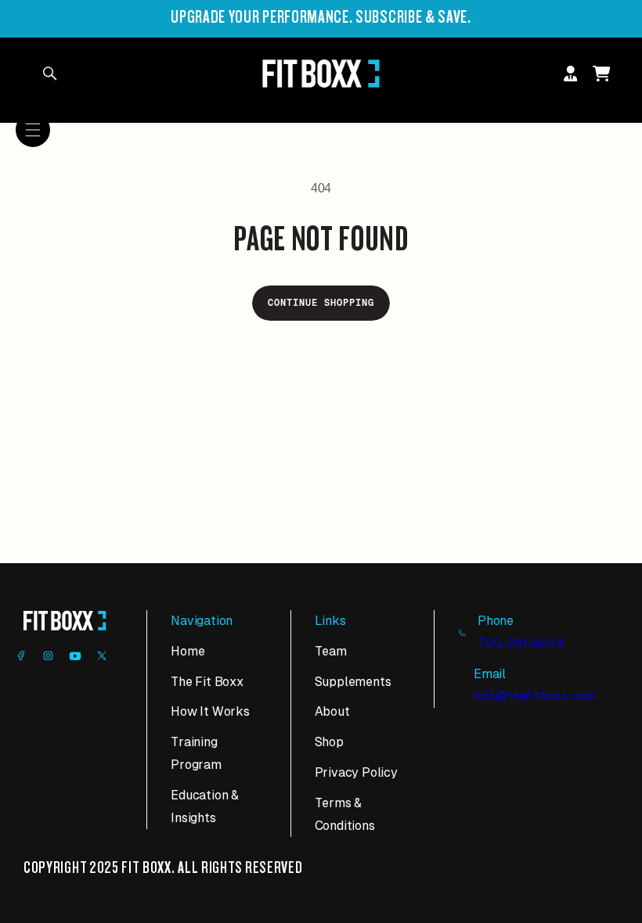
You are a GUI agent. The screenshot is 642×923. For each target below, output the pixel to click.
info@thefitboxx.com (534, 695)
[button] (33, 130)
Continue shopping (321, 302)
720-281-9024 (521, 643)
